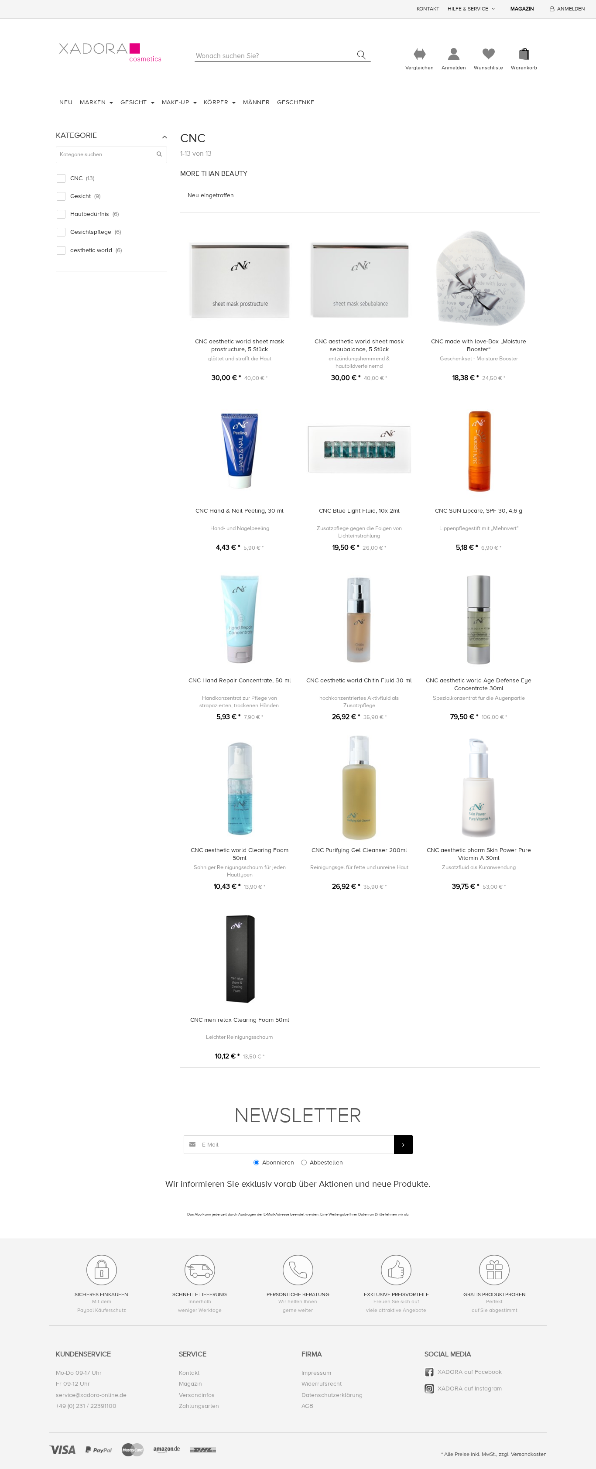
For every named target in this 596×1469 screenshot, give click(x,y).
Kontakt (428, 9)
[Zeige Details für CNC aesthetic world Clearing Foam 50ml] (240, 788)
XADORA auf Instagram (470, 1388)
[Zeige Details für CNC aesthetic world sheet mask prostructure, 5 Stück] (240, 279)
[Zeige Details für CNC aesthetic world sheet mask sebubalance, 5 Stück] (359, 279)
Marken (94, 102)
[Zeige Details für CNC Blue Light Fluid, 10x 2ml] (359, 449)
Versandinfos (197, 1395)
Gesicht (134, 102)
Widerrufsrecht (321, 1383)
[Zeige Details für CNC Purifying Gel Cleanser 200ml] (359, 788)
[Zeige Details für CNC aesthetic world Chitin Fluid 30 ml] (359, 618)
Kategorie (76, 135)
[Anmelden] (454, 54)
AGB (307, 1406)
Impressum (316, 1373)
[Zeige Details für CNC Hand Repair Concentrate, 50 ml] (240, 618)
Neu (65, 102)
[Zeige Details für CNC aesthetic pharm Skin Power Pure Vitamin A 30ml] (479, 788)
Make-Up (177, 102)
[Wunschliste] (488, 54)
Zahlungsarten (199, 1406)
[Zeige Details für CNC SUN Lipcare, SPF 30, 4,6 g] (479, 449)
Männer (256, 102)
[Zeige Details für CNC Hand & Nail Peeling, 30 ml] (240, 449)
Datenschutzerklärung (332, 1395)
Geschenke (295, 102)
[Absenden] (403, 1144)
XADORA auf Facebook (470, 1372)
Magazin (522, 9)
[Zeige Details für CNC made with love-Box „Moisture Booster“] (479, 279)
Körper (217, 102)
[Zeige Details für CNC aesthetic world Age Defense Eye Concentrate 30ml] (479, 618)
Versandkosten (529, 1454)
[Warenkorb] (524, 54)
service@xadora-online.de (91, 1395)
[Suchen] (361, 55)
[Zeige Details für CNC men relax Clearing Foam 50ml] (240, 957)
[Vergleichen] (419, 54)
